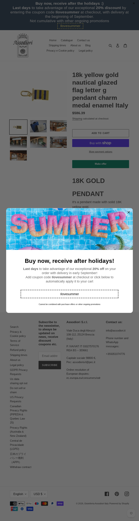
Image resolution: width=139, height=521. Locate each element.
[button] (69, 294)
